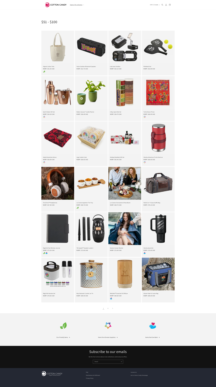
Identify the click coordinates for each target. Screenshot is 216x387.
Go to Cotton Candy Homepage (139, 375)
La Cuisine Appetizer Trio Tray (85, 202)
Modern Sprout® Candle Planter (85, 112)
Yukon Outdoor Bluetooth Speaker (86, 66)
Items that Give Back (151, 337)
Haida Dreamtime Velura (50, 157)
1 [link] (103, 308)
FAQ (87, 372)
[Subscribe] (121, 362)
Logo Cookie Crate (82, 157)
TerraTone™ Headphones (50, 202)
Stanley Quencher (148, 248)
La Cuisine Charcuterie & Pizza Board (120, 202)
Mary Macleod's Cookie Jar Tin (85, 293)
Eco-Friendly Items (62, 337)
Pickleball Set (147, 66)
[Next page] (112, 308)
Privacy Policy (89, 378)
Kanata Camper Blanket (116, 248)
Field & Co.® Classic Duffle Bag (152, 202)
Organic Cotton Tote (48, 66)
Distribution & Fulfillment (93, 375)
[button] (77, 4)
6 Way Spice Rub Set (115, 112)
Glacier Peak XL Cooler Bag (151, 293)
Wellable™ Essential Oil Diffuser (119, 293)
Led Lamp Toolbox (115, 66)
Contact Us (134, 372)
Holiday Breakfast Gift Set (117, 157)
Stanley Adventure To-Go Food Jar (153, 157)
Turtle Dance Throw (149, 112)
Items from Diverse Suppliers (107, 337)
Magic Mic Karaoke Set (49, 293)
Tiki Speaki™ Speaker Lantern (85, 248)
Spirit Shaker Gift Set (49, 112)
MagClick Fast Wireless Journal (51, 248)
